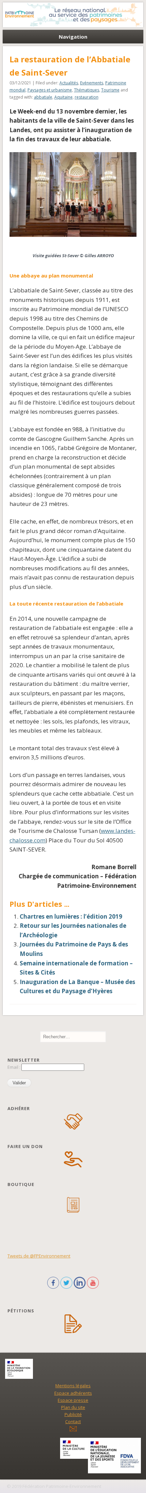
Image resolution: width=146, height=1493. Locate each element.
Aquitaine (63, 97)
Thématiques (86, 90)
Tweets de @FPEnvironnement (38, 1256)
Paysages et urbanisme (50, 90)
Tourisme (110, 90)
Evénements (91, 83)
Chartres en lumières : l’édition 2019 (71, 916)
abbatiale (43, 97)
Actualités (68, 83)
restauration (86, 97)
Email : (14, 1067)
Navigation (73, 36)
